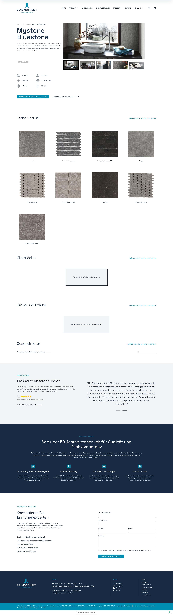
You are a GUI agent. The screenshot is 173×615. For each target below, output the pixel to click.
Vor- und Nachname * (104, 512)
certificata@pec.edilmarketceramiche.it (36, 541)
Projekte (116, 8)
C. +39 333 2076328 (73, 591)
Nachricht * (101, 536)
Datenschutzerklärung (141, 606)
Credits (43, 608)
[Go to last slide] (66, 65)
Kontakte (127, 8)
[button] (71, 65)
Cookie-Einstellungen (32, 608)
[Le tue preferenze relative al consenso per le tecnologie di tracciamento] (170, 612)
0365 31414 (28, 544)
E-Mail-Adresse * (103, 520)
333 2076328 (33, 548)
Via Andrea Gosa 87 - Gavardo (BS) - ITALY (67, 584)
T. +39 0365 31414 (58, 591)
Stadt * (130, 528)
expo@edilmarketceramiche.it (33, 537)
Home (64, 8)
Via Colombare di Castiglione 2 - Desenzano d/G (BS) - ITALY (73, 586)
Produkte (26, 24)
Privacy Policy (113, 550)
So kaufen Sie (146, 595)
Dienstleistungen (103, 8)
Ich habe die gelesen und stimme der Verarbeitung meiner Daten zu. (126, 550)
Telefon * (101, 528)
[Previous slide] (118, 410)
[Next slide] (141, 65)
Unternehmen (87, 8)
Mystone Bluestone (39, 24)
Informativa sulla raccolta (86, 613)
